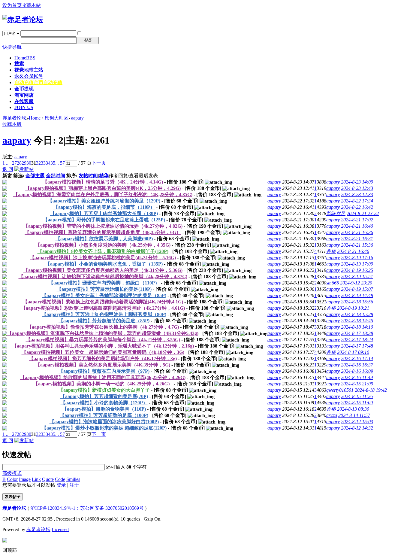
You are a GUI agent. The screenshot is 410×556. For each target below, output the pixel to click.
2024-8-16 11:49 (357, 377)
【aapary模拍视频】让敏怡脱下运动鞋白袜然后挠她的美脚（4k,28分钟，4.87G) (103, 276)
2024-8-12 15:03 (357, 421)
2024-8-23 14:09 (357, 181)
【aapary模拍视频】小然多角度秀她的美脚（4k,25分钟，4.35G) (102, 245)
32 (38, 163)
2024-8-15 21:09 (357, 383)
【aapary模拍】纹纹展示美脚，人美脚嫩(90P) (104, 238)
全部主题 (35, 175)
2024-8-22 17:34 (357, 200)
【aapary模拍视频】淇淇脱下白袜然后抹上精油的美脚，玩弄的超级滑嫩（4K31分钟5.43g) (102, 333)
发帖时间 (88, 175)
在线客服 (24, 101)
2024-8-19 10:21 (353, 308)
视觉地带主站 (28, 69)
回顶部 (9, 550)
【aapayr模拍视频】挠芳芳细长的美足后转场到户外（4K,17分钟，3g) (103, 358)
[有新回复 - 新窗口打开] (4, 182)
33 (43, 163)
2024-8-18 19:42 (371, 390)
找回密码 (112, 33)
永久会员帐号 (28, 76)
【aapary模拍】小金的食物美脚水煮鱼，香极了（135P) (104, 263)
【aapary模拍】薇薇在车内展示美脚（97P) (104, 371)
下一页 (99, 163)
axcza (331, 415)
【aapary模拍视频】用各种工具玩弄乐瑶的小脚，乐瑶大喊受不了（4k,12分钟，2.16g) (103, 345)
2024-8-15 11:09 (357, 402)
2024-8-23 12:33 (357, 194)
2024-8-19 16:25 (357, 270)
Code (60, 479)
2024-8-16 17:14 (357, 358)
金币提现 (24, 88)
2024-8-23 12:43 (357, 188)
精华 (104, 175)
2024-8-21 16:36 (357, 232)
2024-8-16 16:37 (357, 364)
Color (12, 479)
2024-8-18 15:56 (357, 301)
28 (19, 163)
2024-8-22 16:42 (357, 207)
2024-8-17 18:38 (357, 333)
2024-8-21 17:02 (357, 219)
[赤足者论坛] (22, 19)
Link (36, 479)
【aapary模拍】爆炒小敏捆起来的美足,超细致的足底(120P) (104, 427)
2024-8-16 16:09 (357, 371)
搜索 (19, 63)
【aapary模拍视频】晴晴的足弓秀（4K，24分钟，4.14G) (103, 181)
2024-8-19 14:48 (357, 295)
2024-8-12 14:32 (357, 427)
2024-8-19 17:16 (357, 257)
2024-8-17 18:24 (357, 339)
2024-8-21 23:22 (363, 213)
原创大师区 (56, 117)
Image (25, 479)
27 (14, 163)
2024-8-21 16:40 (357, 226)
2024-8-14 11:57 (354, 415)
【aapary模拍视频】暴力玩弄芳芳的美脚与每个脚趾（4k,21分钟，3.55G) (103, 339)
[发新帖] (24, 169)
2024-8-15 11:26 (357, 396)
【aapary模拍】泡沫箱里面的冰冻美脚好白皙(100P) (104, 421)
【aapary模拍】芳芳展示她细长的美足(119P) (104, 289)
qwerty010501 (340, 390)
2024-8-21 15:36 (357, 245)
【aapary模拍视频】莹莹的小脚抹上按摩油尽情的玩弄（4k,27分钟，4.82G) (102, 226)
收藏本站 (31, 5)
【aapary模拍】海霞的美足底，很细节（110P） (104, 207)
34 (48, 163)
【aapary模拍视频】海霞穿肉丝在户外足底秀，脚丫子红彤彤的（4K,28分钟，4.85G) (102, 194)
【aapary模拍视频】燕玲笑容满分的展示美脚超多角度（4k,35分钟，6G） (103, 232)
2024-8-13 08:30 (353, 409)
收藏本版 (12, 124)
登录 (61, 485)
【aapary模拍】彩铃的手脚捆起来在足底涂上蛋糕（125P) (104, 219)
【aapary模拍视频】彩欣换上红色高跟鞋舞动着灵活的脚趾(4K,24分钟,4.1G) (103, 301)
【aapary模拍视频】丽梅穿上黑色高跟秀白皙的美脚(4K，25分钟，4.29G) (103, 188)
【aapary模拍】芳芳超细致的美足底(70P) (104, 396)
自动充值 (38, 82)
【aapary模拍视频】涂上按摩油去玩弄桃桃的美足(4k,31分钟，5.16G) (103, 257)
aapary (77, 117)
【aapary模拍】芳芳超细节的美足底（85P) (104, 320)
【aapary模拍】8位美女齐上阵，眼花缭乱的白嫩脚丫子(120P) (103, 251)
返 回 (7, 169)
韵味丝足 (335, 213)
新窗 (7, 175)
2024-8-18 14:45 (357, 320)
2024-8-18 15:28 (357, 314)
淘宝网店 (24, 95)
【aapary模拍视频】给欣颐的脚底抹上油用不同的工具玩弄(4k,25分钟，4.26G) (102, 377)
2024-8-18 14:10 (357, 327)
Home (24, 57)
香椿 (331, 251)
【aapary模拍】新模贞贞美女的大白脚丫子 (104, 390)
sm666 (332, 282)
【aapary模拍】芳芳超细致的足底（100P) (104, 415)
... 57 (60, 163)
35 (52, 163)
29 (24, 163)
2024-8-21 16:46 (353, 251)
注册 (107, 40)
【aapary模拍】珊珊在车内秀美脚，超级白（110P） (104, 282)
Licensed (60, 529)
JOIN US (23, 107)
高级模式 (12, 473)
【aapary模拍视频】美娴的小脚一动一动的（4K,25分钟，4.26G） (103, 383)
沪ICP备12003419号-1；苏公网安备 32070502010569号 (87, 508)
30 (28, 163)
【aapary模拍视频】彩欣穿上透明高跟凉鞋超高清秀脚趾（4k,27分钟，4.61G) (103, 308)
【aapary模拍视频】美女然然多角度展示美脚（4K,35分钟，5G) (102, 364)
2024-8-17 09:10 (353, 352)
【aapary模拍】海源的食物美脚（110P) (104, 409)
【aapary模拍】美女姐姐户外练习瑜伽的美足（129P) (104, 200)
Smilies (73, 479)
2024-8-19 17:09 (357, 263)
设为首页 (12, 5)
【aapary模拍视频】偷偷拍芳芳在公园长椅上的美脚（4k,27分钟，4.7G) (103, 327)
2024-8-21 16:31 (357, 238)
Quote (48, 479)
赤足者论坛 (14, 117)
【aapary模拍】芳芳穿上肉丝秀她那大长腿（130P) (104, 213)
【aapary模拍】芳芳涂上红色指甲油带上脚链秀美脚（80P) (104, 314)
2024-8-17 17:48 (357, 345)
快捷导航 (12, 47)
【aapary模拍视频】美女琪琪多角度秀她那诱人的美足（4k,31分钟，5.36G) (102, 270)
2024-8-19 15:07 (357, 289)
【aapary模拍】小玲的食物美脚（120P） (104, 402)
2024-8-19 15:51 (357, 276)
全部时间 (55, 175)
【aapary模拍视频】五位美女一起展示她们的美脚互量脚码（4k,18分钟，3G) (103, 352)
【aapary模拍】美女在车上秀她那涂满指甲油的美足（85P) (104, 295)
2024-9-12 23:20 (356, 282)
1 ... (6, 163)
